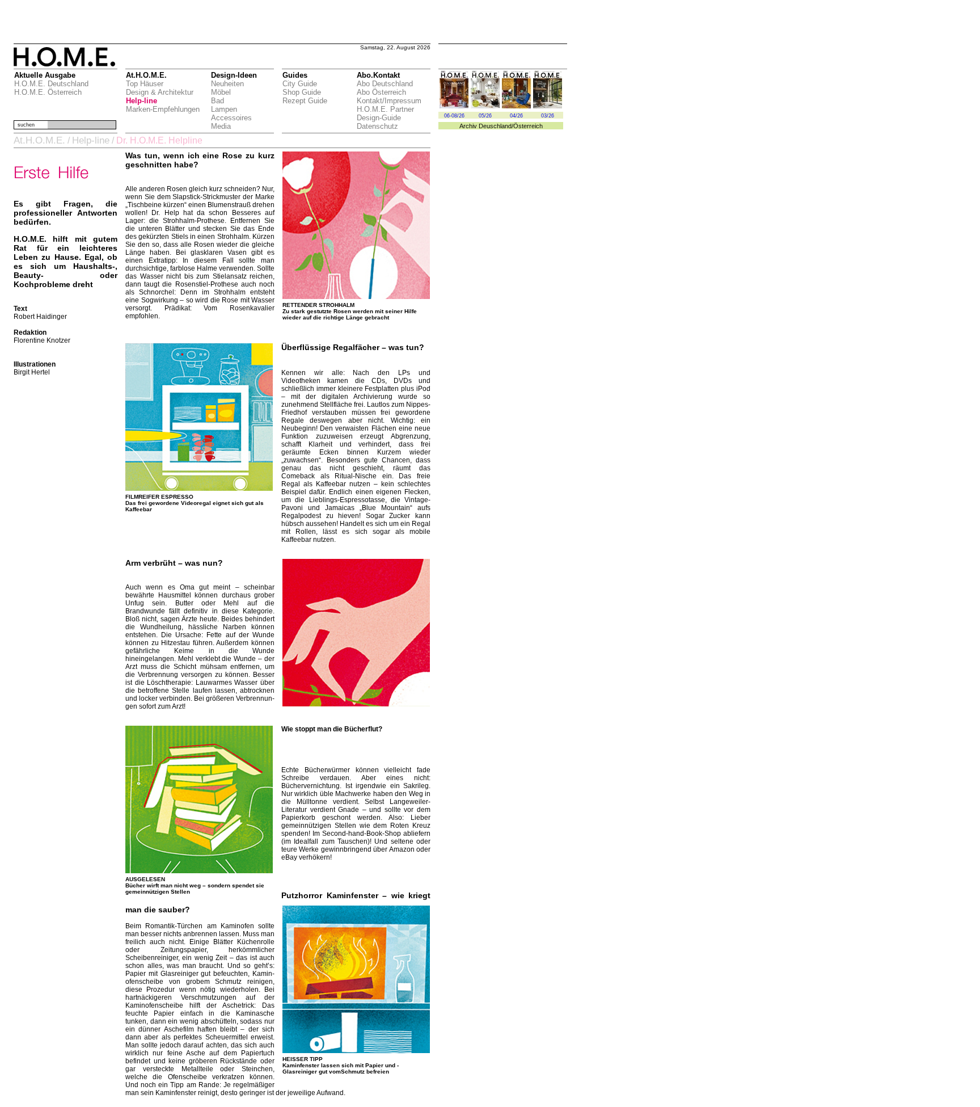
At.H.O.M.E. (39, 140)
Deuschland (495, 126)
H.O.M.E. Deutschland (51, 83)
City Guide (299, 83)
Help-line (141, 100)
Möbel (221, 92)
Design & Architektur (159, 92)
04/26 (516, 116)
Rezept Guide (304, 100)
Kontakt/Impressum (389, 100)
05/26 (485, 116)
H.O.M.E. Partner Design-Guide (385, 113)
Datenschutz (377, 126)
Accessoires (231, 117)
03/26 (547, 116)
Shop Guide (301, 92)
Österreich (528, 126)
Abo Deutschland (385, 83)
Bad (217, 100)
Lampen (224, 109)
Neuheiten (227, 83)
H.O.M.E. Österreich (48, 92)
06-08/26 (454, 116)
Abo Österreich (381, 92)
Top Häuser (144, 83)
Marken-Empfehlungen (163, 109)
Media (221, 126)
